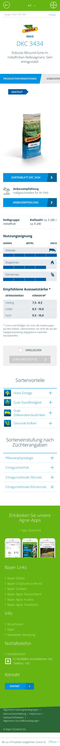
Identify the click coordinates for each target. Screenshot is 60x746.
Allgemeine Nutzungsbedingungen (20, 709)
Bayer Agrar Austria (20, 599)
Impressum (35, 713)
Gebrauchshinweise (13, 717)
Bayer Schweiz (17, 589)
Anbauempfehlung (25, 202)
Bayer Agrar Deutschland (24, 594)
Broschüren (15, 624)
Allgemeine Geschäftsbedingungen (21, 720)
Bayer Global (16, 578)
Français (52, 14)
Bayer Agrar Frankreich (22, 605)
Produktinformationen (19, 78)
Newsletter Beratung (21, 635)
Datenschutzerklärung (14, 713)
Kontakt (15, 686)
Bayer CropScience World (24, 583)
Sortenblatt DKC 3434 (25, 177)
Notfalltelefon (16, 654)
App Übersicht (31, 530)
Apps (10, 629)
